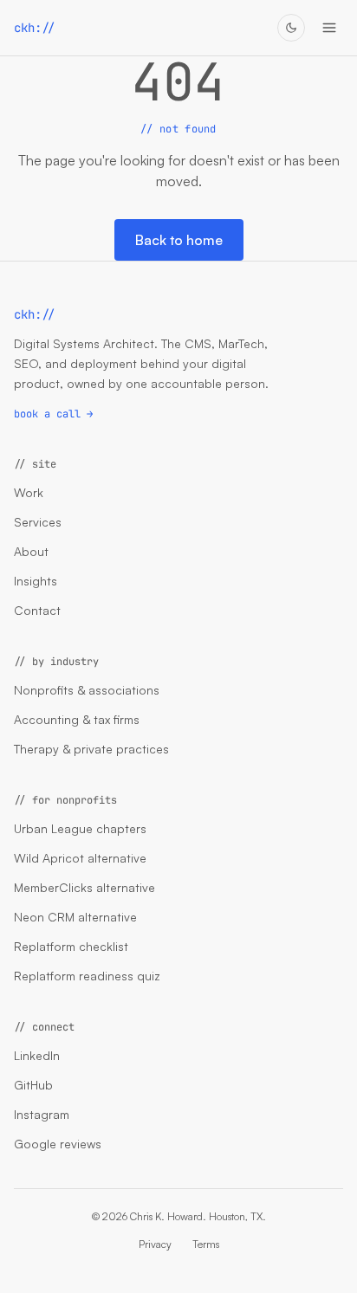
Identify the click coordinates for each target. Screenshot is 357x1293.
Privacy (155, 1244)
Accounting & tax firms (77, 719)
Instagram (41, 1114)
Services (38, 521)
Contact (37, 610)
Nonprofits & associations (86, 689)
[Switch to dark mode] (291, 28)
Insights (35, 580)
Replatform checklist (71, 946)
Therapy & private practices (91, 748)
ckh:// (34, 28)
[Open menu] (329, 28)
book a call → (53, 414)
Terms (205, 1244)
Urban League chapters (80, 828)
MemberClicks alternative (84, 887)
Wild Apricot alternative (80, 857)
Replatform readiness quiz (87, 975)
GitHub (33, 1084)
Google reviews (57, 1143)
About (31, 551)
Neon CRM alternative (75, 916)
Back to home (179, 240)
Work (28, 492)
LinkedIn (37, 1055)
